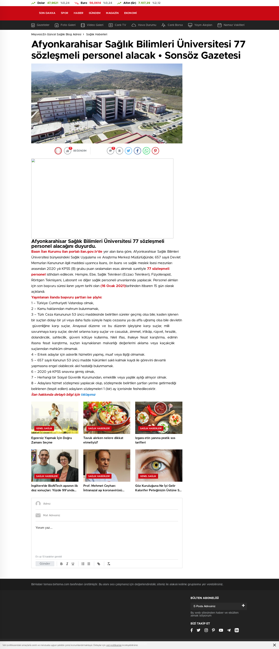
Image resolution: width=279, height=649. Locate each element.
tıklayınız (87, 394)
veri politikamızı (114, 645)
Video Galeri (95, 25)
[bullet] (89, 563)
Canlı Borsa (175, 25)
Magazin (112, 13)
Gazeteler (43, 25)
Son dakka (47, 13)
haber (78, 13)
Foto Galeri (68, 25)
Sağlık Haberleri (96, 34)
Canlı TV (120, 25)
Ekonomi (130, 13)
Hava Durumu (147, 25)
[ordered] (83, 563)
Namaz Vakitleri (234, 25)
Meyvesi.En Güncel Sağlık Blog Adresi (56, 34)
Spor (64, 13)
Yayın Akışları (203, 25)
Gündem (95, 13)
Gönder (45, 563)
